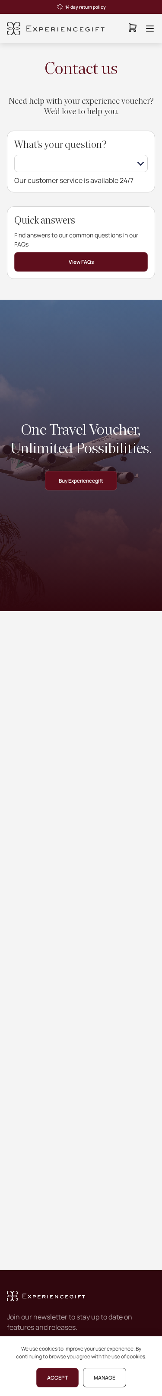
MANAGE (104, 1377)
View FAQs (81, 262)
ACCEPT (57, 1377)
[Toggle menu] (150, 28)
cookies (136, 1356)
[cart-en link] (132, 28)
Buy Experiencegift (81, 480)
